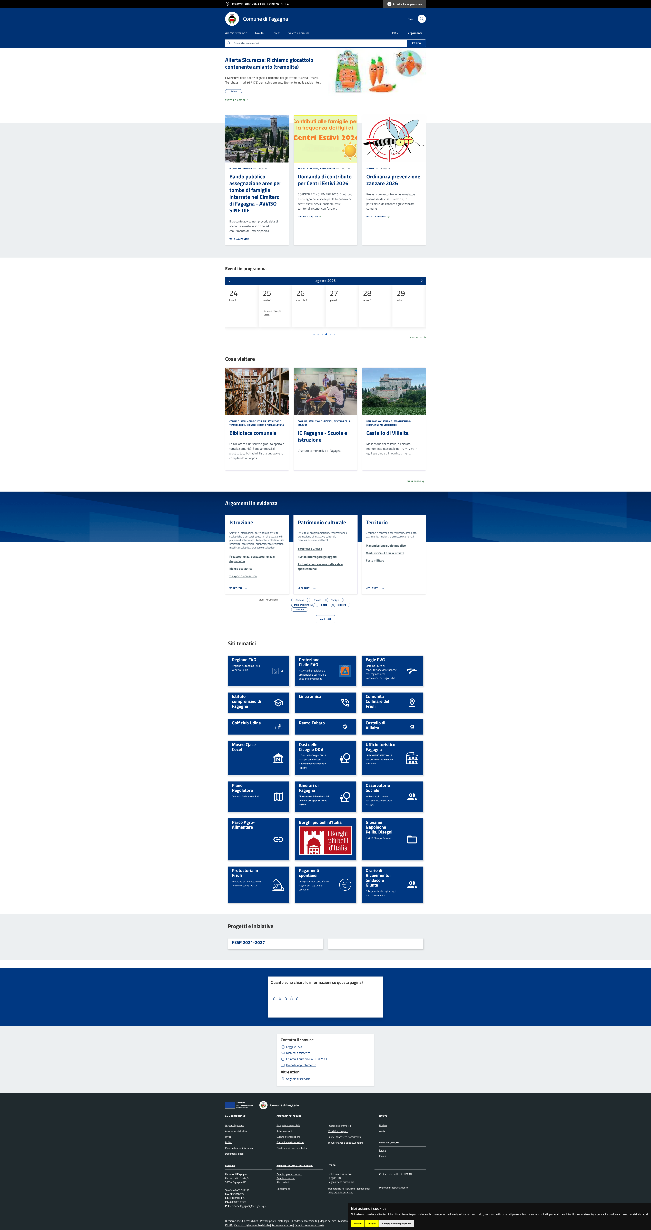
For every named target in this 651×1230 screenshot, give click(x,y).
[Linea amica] (345, 702)
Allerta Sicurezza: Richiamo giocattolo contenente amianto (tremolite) (269, 63)
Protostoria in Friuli (245, 873)
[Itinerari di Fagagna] (345, 796)
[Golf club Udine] (278, 726)
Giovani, (314, 168)
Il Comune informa (240, 168)
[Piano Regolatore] (278, 796)
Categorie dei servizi (289, 1116)
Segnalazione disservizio (341, 1182)
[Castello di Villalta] (412, 726)
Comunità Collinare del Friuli (377, 701)
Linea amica (310, 696)
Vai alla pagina (239, 239)
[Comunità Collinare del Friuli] (412, 702)
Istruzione (241, 522)
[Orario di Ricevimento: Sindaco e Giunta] (412, 884)
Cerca (416, 43)
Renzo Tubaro (312, 722)
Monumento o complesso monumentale (388, 423)
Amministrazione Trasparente (295, 1165)
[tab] (314, 334)
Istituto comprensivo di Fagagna (246, 701)
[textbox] (324, 998)
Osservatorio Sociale (378, 788)
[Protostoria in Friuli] (278, 884)
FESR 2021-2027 (248, 942)
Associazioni (327, 168)
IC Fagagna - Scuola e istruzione (322, 436)
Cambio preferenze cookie (309, 1225)
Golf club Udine (246, 722)
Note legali (284, 1221)
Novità (383, 1116)
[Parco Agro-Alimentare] (278, 839)
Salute (370, 168)
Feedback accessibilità (305, 1221)
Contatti (230, 1165)
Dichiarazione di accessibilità (242, 1221)
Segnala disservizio (298, 1078)
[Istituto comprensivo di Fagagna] (278, 702)
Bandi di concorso (286, 1178)
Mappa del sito (328, 1221)
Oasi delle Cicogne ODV (311, 747)
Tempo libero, (237, 425)
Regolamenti (283, 1189)
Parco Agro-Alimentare (243, 824)
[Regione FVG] (278, 670)
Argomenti (415, 33)
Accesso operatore (282, 1225)
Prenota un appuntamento (393, 1188)
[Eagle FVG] (412, 670)
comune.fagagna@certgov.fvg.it (248, 1206)
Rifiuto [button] (372, 1223)
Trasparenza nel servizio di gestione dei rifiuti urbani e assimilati (349, 1190)
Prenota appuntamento (301, 1065)
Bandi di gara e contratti (289, 1174)
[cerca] (422, 19)
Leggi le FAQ (294, 1046)
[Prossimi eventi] (422, 281)
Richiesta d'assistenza (340, 1174)
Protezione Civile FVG (309, 662)
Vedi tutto (416, 337)
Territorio (377, 522)
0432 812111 (306, 1059)
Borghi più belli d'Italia (320, 822)
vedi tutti (325, 619)
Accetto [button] (357, 1223)
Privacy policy (268, 1221)
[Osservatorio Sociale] (412, 796)
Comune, (234, 421)
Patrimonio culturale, (254, 421)
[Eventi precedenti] (229, 281)
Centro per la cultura (270, 425)
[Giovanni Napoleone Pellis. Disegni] (412, 839)
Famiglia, (303, 168)
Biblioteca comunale (253, 433)
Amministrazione (235, 1116)
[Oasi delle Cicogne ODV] (345, 757)
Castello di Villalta (387, 433)
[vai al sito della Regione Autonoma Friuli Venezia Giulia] (258, 4)
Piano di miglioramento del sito (252, 1225)
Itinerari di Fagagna (309, 788)
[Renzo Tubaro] (345, 726)
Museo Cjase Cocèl (244, 747)
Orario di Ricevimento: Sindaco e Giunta (378, 877)
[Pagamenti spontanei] (345, 884)
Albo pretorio (283, 1182)
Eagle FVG (375, 659)
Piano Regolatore (242, 788)
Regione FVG (244, 659)
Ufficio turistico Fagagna (380, 747)
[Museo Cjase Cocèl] (278, 757)
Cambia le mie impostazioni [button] (396, 1223)
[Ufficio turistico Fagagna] (412, 757)
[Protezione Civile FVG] (345, 670)
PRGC (395, 33)
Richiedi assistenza (298, 1053)
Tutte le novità (235, 100)
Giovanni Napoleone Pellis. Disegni (379, 827)
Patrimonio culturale (322, 522)
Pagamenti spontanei (309, 873)
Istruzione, (275, 421)
